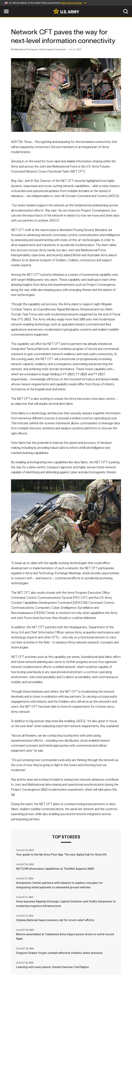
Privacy (42, 1062)
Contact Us (24, 1062)
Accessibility (85, 1062)
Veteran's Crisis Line (66, 1067)
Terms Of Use (62, 1062)
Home (7, 1062)
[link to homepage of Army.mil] (66, 11)
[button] (2, 7)
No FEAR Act (120, 1062)
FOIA (104, 1062)
